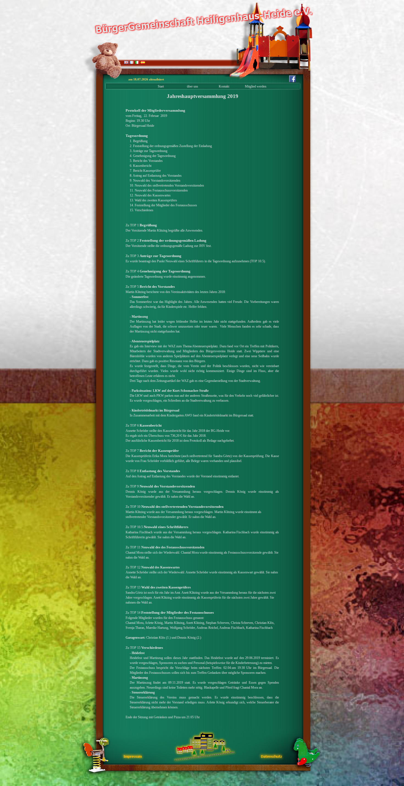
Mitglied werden (255, 86)
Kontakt (224, 86)
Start (161, 86)
